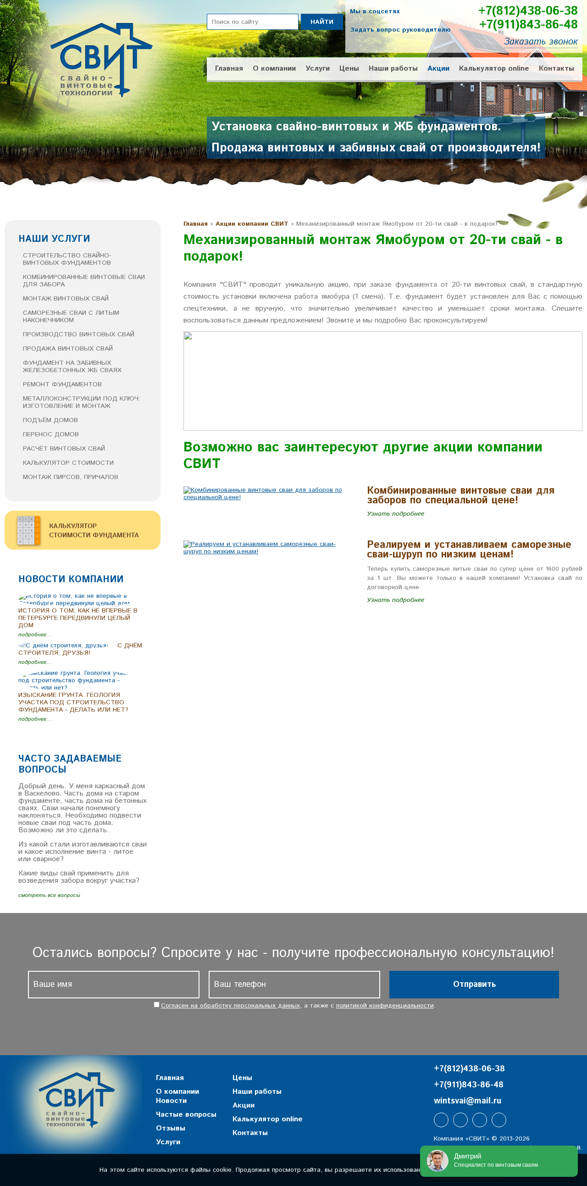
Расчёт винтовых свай (64, 448)
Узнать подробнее (395, 513)
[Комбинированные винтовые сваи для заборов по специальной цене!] (268, 497)
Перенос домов (51, 434)
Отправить (474, 985)
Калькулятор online (494, 68)
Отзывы (170, 1128)
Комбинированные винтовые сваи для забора (84, 281)
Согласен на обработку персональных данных (230, 1005)
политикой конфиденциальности (385, 1005)
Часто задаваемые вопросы (70, 764)
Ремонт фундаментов (62, 384)
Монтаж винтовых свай (66, 298)
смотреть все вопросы (49, 895)
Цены (349, 68)
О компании (274, 68)
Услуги (317, 68)
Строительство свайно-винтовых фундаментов (67, 259)
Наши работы (393, 68)
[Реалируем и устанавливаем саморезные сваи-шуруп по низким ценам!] (268, 551)
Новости (171, 1101)
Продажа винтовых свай (68, 348)
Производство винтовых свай (78, 334)
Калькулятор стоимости (68, 463)
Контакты (556, 68)
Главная (229, 68)
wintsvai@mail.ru (467, 1101)
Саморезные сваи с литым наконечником (71, 316)
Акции (438, 68)
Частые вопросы (186, 1114)
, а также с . (298, 1005)
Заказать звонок (541, 41)
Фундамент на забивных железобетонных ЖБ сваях (72, 366)
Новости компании (70, 579)
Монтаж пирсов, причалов (70, 477)
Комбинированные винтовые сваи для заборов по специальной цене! (460, 496)
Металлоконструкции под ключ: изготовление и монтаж (81, 402)
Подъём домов (50, 420)
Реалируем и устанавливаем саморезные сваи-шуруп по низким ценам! (469, 550)
